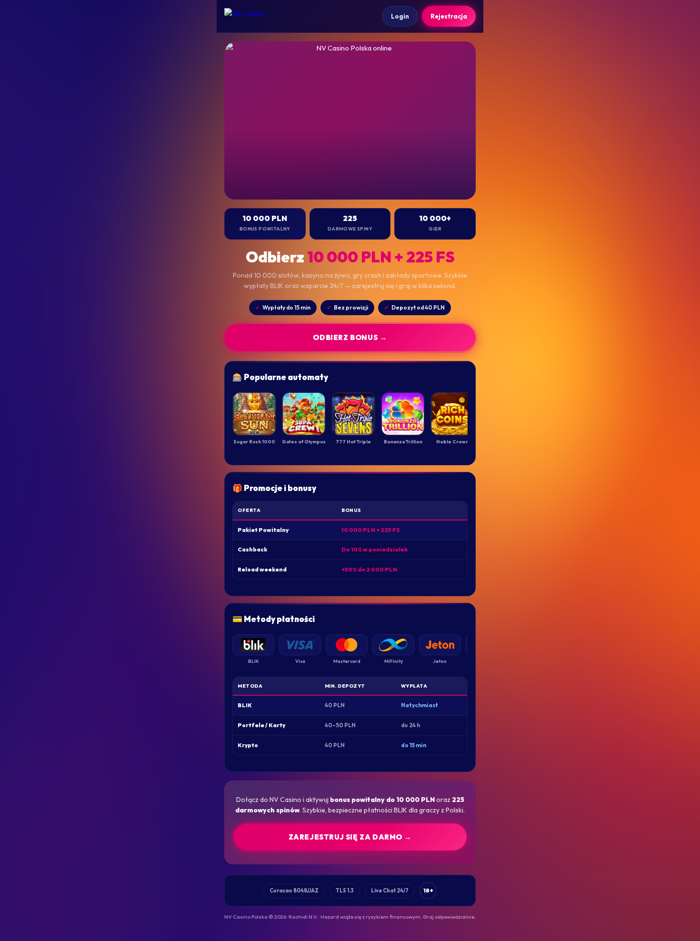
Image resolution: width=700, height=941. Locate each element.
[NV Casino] (252, 16)
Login (400, 16)
